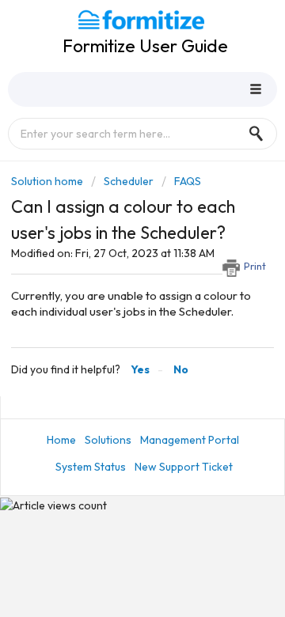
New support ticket (184, 467)
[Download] (113, 293)
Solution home (48, 181)
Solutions (108, 440)
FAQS (187, 181)
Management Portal (189, 440)
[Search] (260, 134)
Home (61, 440)
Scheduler (129, 181)
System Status (90, 467)
